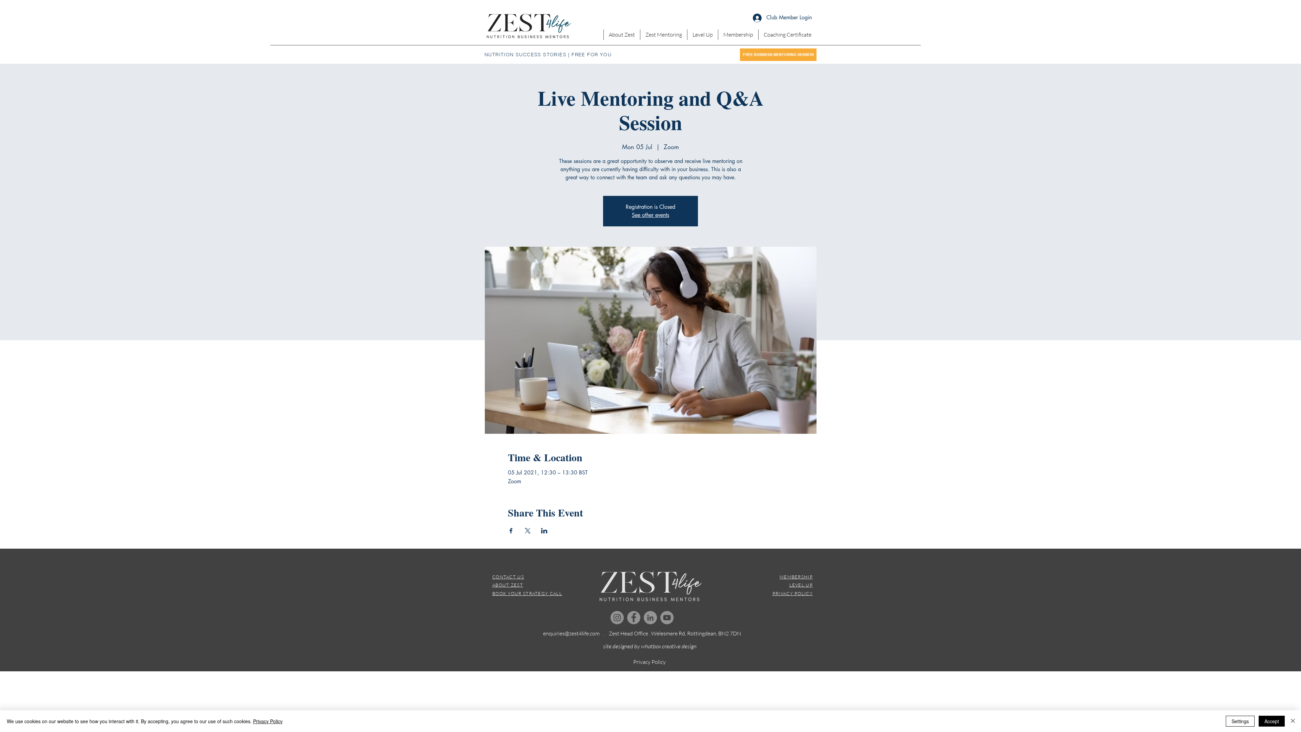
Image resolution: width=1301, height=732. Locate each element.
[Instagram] (617, 617)
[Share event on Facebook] (511, 530)
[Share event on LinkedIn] (544, 530)
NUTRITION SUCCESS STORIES (525, 55)
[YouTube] (667, 617)
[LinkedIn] (650, 617)
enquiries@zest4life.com (571, 633)
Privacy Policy (268, 721)
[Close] (1293, 721)
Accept (1271, 721)
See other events (650, 215)
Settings (1240, 721)
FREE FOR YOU (592, 55)
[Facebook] (633, 617)
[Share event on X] (527, 530)
